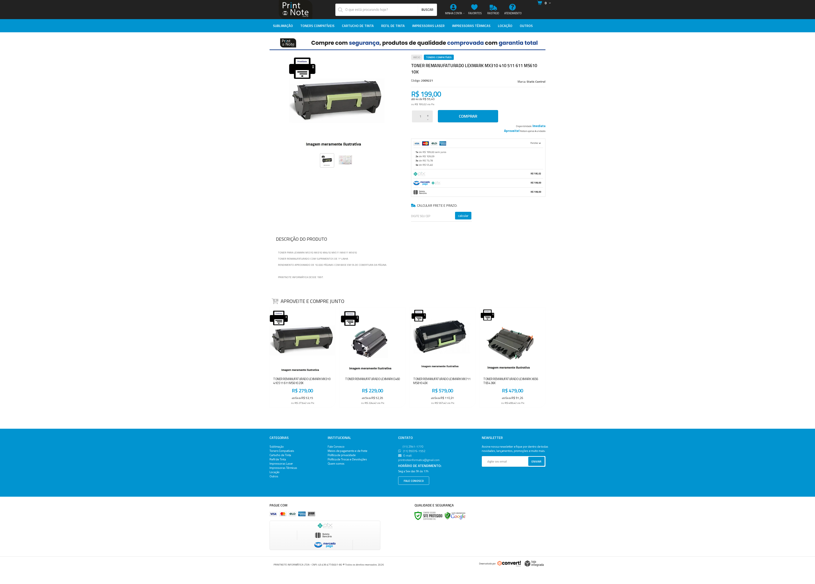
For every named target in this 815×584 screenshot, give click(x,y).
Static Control (536, 81)
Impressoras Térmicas (283, 467)
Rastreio (493, 13)
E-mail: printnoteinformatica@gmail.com (419, 457)
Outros (274, 476)
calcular (463, 215)
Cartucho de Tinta (280, 455)
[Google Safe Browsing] (455, 515)
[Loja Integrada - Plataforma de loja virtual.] (534, 563)
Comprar (468, 116)
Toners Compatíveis (439, 57)
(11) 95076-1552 (413, 451)
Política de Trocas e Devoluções (347, 459)
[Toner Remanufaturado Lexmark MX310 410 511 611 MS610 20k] (302, 357)
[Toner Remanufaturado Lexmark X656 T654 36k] (512, 357)
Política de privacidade (342, 455)
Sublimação (277, 446)
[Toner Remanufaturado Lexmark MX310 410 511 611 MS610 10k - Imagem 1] (327, 160)
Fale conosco (414, 480)
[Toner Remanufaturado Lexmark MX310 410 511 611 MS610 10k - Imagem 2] (345, 160)
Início (416, 57)
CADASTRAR (532, 462)
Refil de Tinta (278, 459)
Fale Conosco (336, 446)
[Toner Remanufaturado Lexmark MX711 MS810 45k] (442, 357)
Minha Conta (453, 13)
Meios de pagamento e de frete (347, 450)
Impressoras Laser (281, 463)
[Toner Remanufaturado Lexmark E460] (372, 357)
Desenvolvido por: (487, 563)
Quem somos (336, 463)
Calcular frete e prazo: (437, 205)
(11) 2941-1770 (412, 446)
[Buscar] (427, 10)
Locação (275, 472)
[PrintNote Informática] (296, 9)
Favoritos (475, 13)
